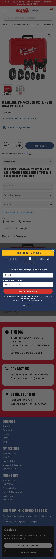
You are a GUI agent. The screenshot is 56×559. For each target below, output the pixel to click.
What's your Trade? (13, 280)
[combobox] (27, 284)
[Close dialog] (53, 250)
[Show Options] (51, 284)
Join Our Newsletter (28, 291)
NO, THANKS (28, 305)
